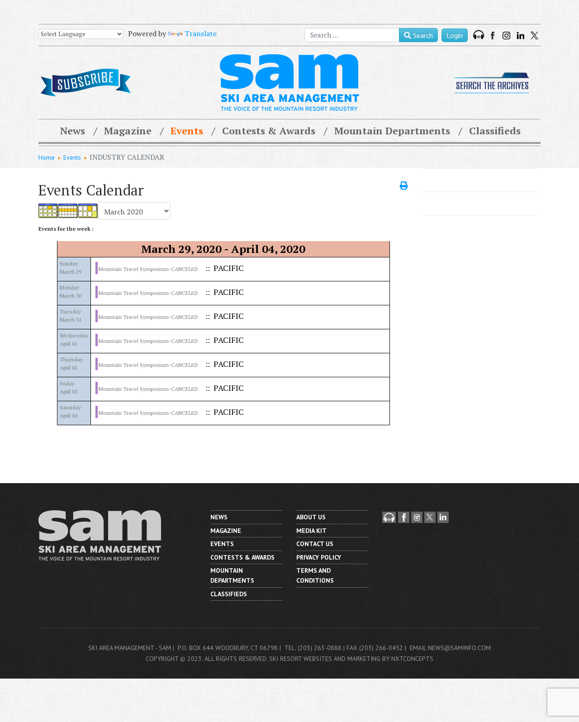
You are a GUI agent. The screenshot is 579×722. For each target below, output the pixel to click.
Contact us (314, 544)
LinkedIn (520, 35)
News (72, 130)
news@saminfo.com (459, 648)
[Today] (88, 211)
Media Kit (311, 531)
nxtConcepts (412, 659)
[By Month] (48, 211)
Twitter (534, 35)
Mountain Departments (392, 130)
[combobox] (351, 35)
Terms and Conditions (315, 575)
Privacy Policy (318, 557)
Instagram (506, 35)
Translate (201, 33)
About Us (311, 517)
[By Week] (68, 211)
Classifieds (495, 130)
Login (454, 35)
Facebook (493, 35)
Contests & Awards (268, 130)
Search (422, 35)
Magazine (128, 130)
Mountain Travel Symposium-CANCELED (148, 269)
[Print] (404, 185)
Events (187, 130)
